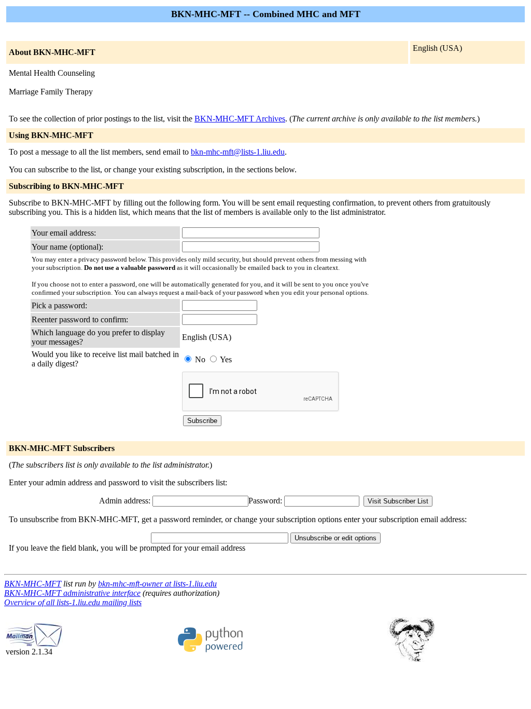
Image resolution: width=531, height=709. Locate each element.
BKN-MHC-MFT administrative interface (72, 593)
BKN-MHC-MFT (32, 583)
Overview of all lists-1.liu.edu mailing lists (73, 602)
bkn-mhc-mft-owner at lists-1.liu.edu (157, 583)
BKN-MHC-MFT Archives (239, 118)
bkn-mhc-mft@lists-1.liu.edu (238, 151)
